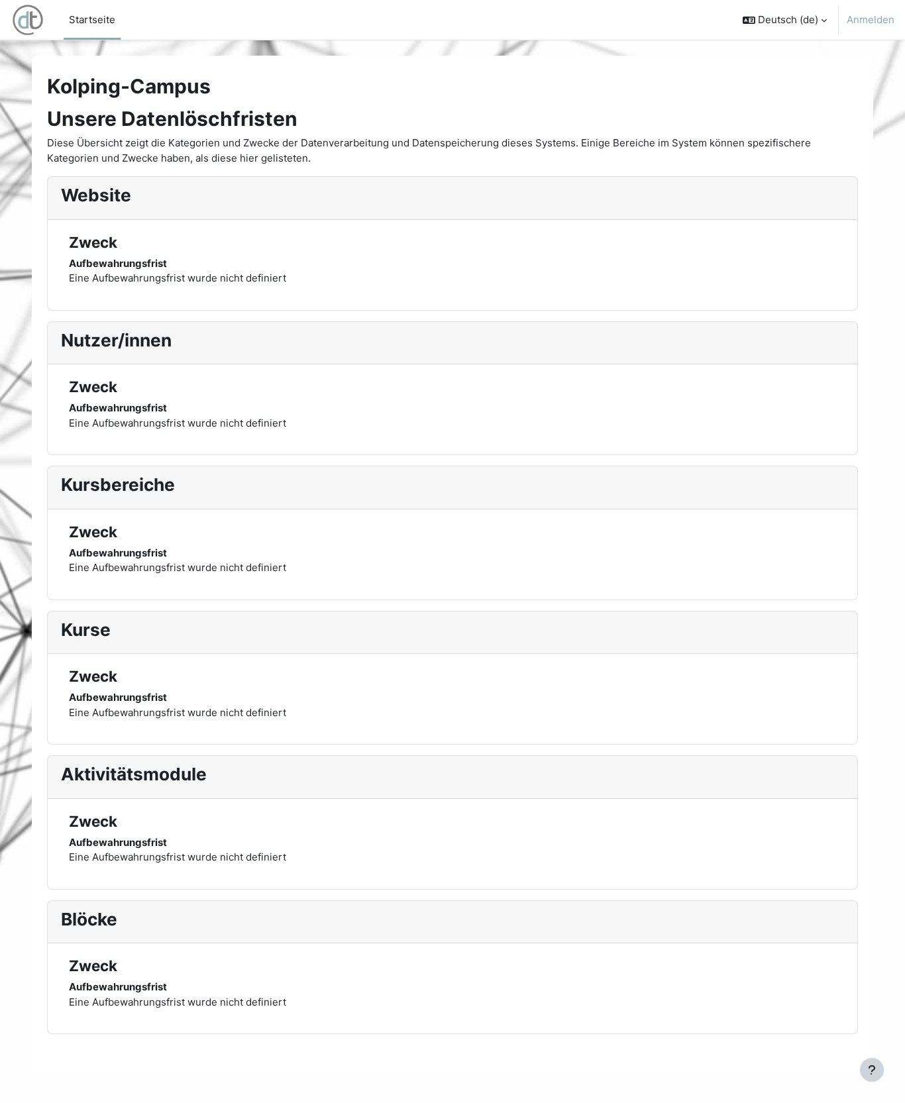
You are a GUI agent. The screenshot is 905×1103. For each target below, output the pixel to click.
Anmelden (870, 19)
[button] (784, 20)
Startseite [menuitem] (92, 19)
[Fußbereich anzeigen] (872, 1070)
